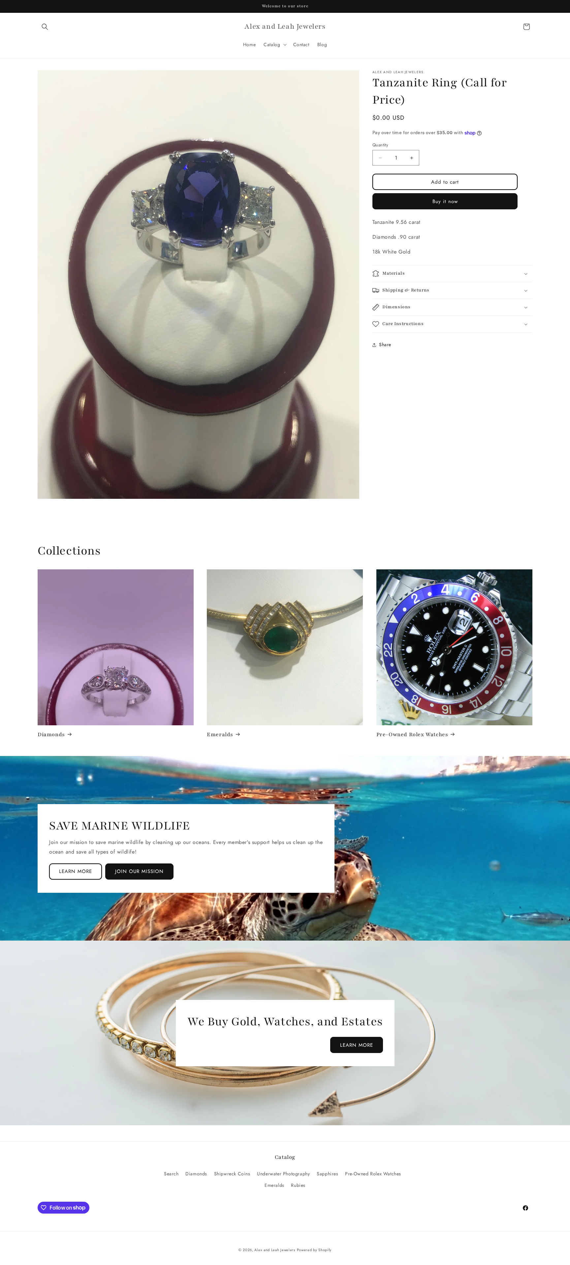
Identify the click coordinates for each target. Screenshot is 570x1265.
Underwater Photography (283, 1173)
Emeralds (220, 734)
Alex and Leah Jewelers (274, 1249)
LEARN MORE (75, 871)
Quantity (380, 145)
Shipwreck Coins (232, 1173)
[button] (45, 26)
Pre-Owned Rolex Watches (412, 734)
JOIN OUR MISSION (139, 871)
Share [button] (385, 344)
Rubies (298, 1185)
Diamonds (51, 734)
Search (171, 1173)
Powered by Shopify (314, 1249)
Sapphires (327, 1173)
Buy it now (445, 201)
